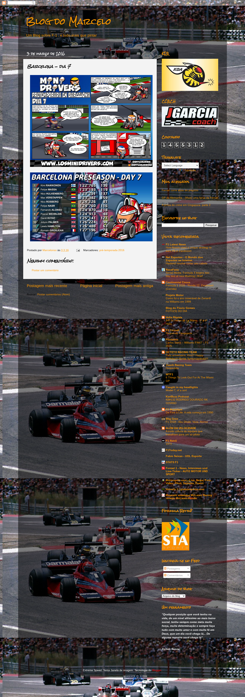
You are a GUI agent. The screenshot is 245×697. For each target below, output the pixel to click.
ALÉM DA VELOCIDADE (181, 428)
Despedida (172, 368)
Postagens (173, 568)
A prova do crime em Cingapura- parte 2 (186, 204)
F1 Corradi (172, 330)
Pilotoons (172, 339)
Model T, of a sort (176, 390)
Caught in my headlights (182, 387)
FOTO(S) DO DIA (176, 311)
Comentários (174, 575)
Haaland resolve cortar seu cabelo (186, 263)
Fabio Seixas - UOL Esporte (184, 456)
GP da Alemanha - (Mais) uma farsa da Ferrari (190, 197)
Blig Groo (172, 418)
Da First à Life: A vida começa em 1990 (189, 412)
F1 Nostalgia (174, 409)
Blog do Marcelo (68, 21)
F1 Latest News (176, 244)
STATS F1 (172, 462)
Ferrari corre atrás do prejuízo (180, 190)
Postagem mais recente (47, 286)
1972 (169, 443)
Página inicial (91, 286)
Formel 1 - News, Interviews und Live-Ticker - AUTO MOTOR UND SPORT (187, 471)
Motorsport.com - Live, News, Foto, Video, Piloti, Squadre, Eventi (189, 482)
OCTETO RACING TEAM (181, 352)
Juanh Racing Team (179, 364)
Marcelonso (49, 250)
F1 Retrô (171, 440)
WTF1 (169, 374)
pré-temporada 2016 (111, 250)
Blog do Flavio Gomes (180, 307)
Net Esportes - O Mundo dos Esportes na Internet (184, 259)
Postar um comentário (45, 270)
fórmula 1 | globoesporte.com (185, 489)
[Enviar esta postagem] (78, 250)
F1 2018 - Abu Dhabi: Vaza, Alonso (187, 421)
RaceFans (172, 269)
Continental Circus (178, 282)
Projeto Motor (175, 295)
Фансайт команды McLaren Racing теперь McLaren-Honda (189, 497)
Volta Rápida (174, 317)
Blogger (156, 670)
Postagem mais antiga (134, 286)
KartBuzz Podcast (177, 396)
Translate (190, 170)
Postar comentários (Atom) (53, 294)
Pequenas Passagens (179, 333)
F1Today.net (174, 450)
